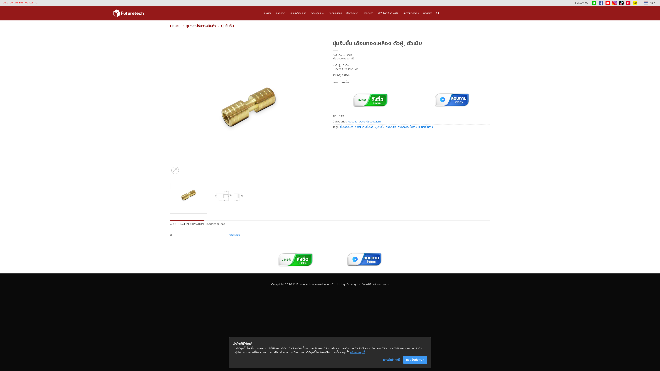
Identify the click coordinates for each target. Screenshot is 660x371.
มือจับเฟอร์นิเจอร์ (298, 13)
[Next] (320, 106)
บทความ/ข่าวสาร (411, 13)
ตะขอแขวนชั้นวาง (364, 127)
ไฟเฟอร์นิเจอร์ (335, 13)
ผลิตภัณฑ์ (280, 13)
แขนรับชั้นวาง (426, 127)
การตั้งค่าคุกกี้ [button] (391, 359)
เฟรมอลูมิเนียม (317, 13)
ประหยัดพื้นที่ (352, 13)
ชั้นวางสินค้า (346, 127)
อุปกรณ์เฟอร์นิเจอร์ (365, 284)
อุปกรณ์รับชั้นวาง (407, 127)
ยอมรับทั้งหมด (415, 359)
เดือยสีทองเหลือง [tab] (215, 224)
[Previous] (177, 106)
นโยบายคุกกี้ (357, 352)
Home (175, 26)
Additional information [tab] (187, 224)
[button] (437, 13)
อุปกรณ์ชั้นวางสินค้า (201, 26)
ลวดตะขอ (391, 127)
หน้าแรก (268, 13)
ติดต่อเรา (427, 13)
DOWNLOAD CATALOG (388, 13)
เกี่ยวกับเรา (368, 13)
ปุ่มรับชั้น (227, 26)
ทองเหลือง (234, 235)
